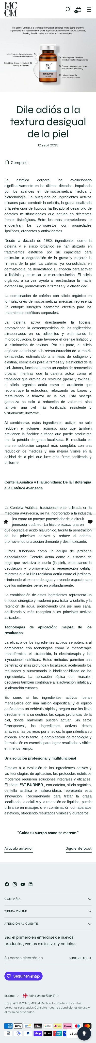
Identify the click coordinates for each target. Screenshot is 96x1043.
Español (9, 996)
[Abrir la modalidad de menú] (89, 9)
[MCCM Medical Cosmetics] (10, 9)
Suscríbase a (80, 958)
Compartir (20, 162)
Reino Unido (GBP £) (42, 996)
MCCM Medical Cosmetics (49, 1003)
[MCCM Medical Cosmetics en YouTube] (23, 885)
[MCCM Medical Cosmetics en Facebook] (7, 885)
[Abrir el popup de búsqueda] (68, 9)
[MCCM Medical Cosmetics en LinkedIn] (31, 885)
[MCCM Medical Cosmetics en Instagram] (15, 885)
